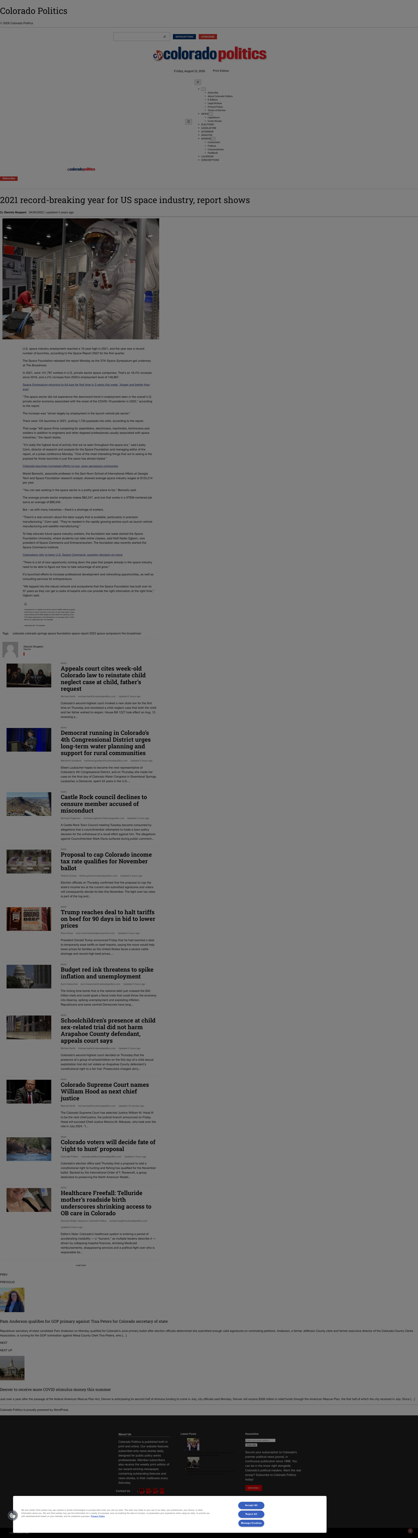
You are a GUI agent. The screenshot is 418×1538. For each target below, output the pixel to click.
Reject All (251, 1514)
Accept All (251, 1505)
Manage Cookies (251, 1523)
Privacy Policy (98, 1516)
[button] (12, 1515)
